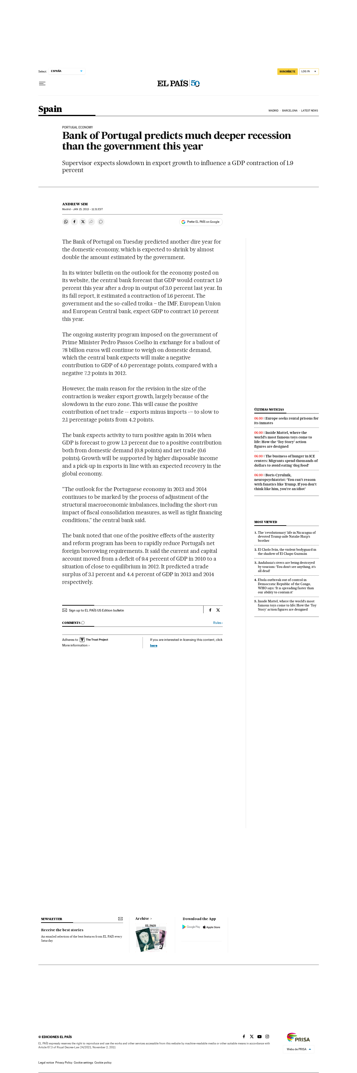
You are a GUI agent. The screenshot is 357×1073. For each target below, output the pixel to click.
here (153, 645)
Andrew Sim (75, 204)
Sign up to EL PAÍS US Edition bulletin (96, 610)
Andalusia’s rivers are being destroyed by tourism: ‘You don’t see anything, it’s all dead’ (287, 567)
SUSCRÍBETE (288, 71)
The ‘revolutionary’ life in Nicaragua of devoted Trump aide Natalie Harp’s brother (287, 537)
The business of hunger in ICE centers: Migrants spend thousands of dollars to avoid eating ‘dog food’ (286, 461)
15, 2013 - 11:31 (87, 209)
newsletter (51, 919)
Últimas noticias (269, 409)
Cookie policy (102, 1062)
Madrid (274, 110)
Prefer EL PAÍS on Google (203, 221)
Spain (50, 109)
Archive (142, 919)
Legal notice (46, 1062)
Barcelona (290, 110)
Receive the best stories (62, 930)
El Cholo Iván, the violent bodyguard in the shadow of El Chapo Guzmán (287, 552)
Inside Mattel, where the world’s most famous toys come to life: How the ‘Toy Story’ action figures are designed (283, 439)
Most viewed (265, 522)
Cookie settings (83, 1062)
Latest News (309, 110)
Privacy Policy (63, 1062)
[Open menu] (42, 83)
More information (75, 645)
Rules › (218, 623)
